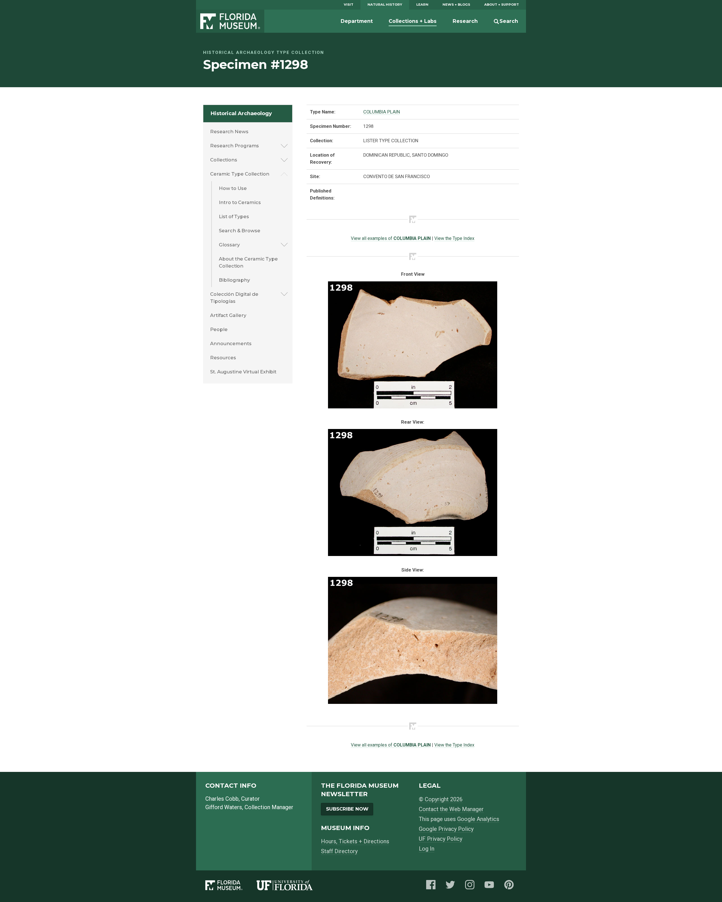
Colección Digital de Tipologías (234, 297)
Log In (426, 848)
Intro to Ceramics (240, 202)
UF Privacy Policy (440, 838)
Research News (229, 131)
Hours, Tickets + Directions (355, 841)
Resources (223, 357)
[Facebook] (432, 886)
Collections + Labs (413, 21)
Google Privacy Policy (446, 829)
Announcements (231, 343)
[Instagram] (471, 886)
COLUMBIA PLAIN (381, 112)
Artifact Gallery (228, 315)
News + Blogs (456, 4)
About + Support (501, 4)
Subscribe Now (347, 809)
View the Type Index (454, 238)
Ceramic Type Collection (239, 174)
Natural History (384, 4)
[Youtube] (491, 886)
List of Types (234, 216)
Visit (348, 4)
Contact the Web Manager (451, 809)
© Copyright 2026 (441, 799)
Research (465, 21)
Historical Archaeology (241, 113)
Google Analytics (478, 819)
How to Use (233, 188)
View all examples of (391, 238)
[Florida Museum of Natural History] (231, 886)
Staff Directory (339, 851)
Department (357, 21)
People (218, 329)
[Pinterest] (510, 886)
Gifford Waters (223, 807)
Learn (422, 4)
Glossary (229, 245)
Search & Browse (239, 230)
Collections (223, 160)
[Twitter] (452, 886)
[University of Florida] (292, 886)
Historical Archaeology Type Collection (263, 52)
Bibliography (234, 280)
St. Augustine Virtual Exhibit (243, 372)
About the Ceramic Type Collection (248, 262)
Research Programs (234, 145)
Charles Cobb (222, 798)
